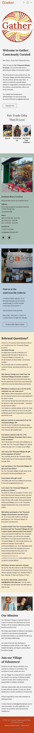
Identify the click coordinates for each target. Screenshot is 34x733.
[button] (8, 2)
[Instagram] (9, 237)
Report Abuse (25, 725)
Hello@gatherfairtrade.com (9, 558)
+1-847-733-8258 (7, 229)
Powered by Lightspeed (17, 728)
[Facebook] (3, 237)
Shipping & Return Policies (12, 725)
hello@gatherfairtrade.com (9, 232)
